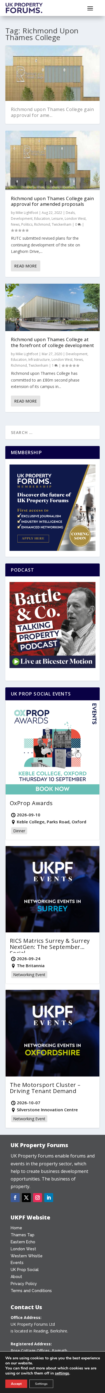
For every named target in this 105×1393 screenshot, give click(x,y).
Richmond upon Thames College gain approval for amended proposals (52, 201)
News (15, 224)
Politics (26, 224)
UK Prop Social (25, 1269)
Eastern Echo (23, 1242)
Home (16, 1228)
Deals (70, 212)
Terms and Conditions (31, 1290)
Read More (25, 266)
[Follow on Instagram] (37, 1197)
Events (17, 1262)
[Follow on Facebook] (15, 1197)
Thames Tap (22, 1235)
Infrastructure (39, 359)
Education (42, 218)
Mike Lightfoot (27, 212)
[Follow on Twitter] (26, 1197)
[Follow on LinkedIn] (48, 1197)
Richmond (42, 224)
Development (21, 218)
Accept (16, 1384)
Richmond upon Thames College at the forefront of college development (52, 342)
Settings (41, 1384)
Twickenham (61, 224)
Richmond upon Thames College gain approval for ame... (52, 112)
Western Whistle (27, 1256)
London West (75, 218)
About (16, 1276)
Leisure (57, 218)
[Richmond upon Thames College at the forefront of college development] (52, 307)
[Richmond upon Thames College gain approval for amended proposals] (52, 160)
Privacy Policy (24, 1283)
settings (62, 1373)
